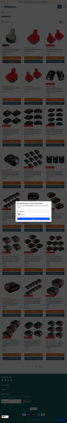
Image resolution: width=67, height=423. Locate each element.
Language (21, 211)
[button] (5, 416)
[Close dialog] (50, 202)
